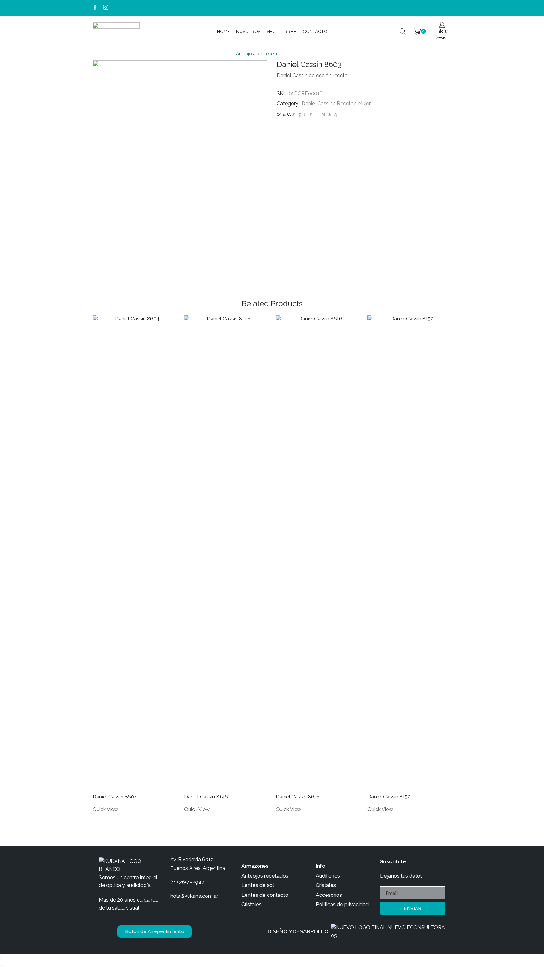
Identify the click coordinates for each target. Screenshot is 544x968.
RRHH (291, 31)
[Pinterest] (311, 114)
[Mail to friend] (317, 114)
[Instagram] (105, 8)
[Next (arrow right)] (3, 965)
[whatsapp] (329, 114)
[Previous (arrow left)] (0, 965)
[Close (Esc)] (0, 958)
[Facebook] (95, 8)
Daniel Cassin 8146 (206, 797)
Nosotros (248, 31)
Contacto (315, 31)
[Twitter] (294, 114)
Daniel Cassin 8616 (298, 797)
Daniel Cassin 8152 (389, 797)
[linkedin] (323, 114)
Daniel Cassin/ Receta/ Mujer (336, 104)
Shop (272, 31)
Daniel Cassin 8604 (115, 797)
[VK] (305, 114)
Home (223, 31)
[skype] (334, 114)
